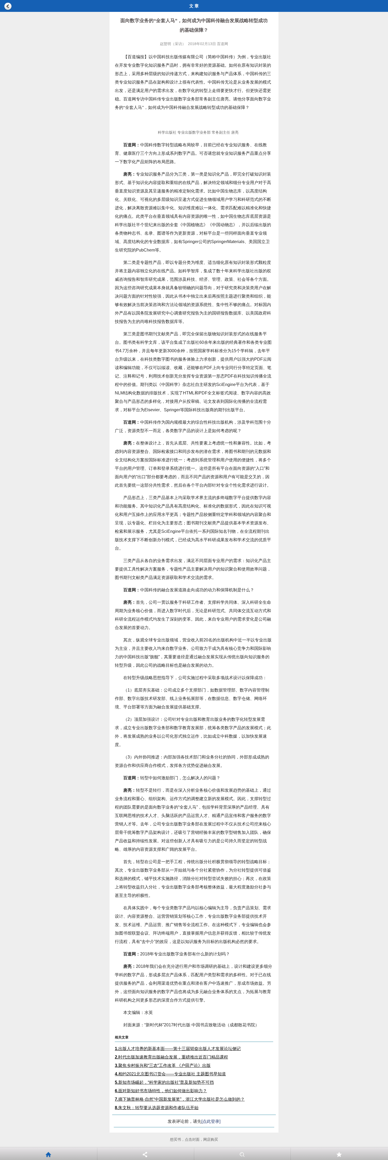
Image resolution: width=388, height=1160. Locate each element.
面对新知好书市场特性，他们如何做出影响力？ (161, 1091)
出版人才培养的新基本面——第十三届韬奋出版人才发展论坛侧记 (178, 1048)
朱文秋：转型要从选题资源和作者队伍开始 (156, 1107)
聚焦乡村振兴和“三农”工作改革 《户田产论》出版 (163, 1065)
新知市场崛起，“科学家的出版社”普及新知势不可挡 (164, 1082)
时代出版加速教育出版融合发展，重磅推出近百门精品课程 (171, 1057)
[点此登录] (210, 1121)
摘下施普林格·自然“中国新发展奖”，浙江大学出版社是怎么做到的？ (180, 1099)
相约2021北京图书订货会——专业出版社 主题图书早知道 (170, 1074)
